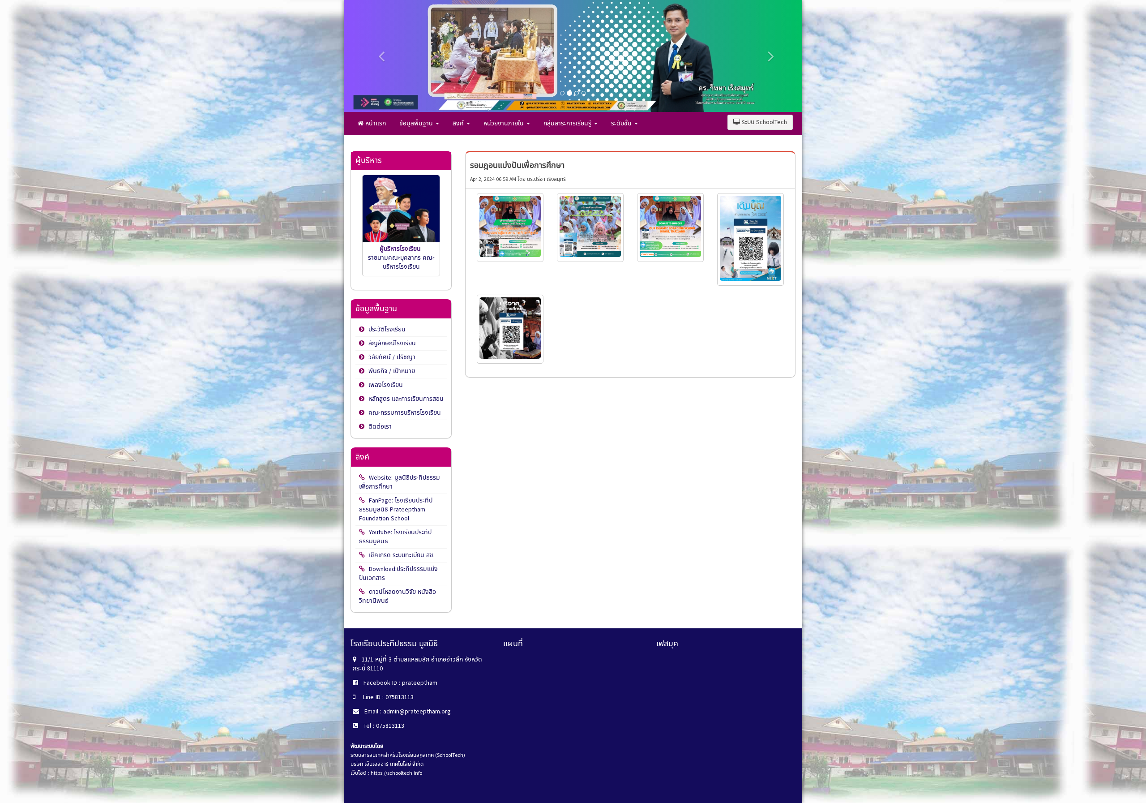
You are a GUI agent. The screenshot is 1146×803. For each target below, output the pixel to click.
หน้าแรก (374, 123)
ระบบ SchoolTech (763, 122)
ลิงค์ (459, 123)
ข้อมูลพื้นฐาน (417, 123)
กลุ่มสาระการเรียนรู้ (568, 123)
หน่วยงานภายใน (504, 123)
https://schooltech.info (396, 773)
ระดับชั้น (622, 123)
